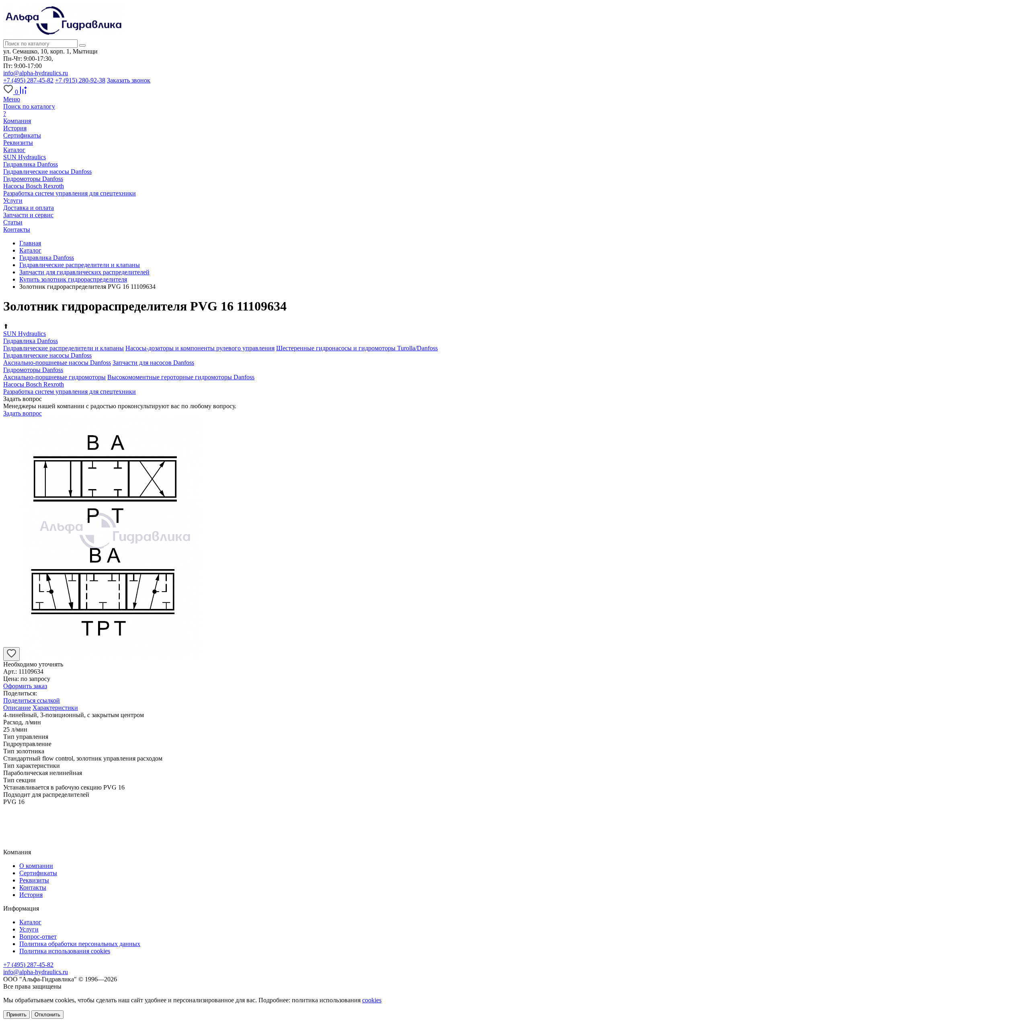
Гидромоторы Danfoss (33, 178)
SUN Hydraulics (24, 157)
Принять (16, 1015)
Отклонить (47, 1015)
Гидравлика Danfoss (30, 164)
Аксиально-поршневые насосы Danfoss (57, 362)
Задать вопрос (22, 413)
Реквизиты (18, 142)
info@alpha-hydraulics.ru (35, 73)
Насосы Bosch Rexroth (33, 186)
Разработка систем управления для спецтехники (69, 193)
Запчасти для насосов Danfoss (153, 362)
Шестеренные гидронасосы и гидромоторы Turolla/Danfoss (357, 348)
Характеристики (55, 707)
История (15, 128)
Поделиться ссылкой (31, 700)
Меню (11, 99)
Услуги (29, 929)
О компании (36, 865)
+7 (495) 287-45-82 (28, 80)
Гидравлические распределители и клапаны (63, 348)
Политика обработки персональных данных (79, 943)
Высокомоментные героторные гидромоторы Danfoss (180, 377)
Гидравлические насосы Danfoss (47, 171)
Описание (17, 707)
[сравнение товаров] (23, 91)
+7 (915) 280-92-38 (80, 80)
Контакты (32, 887)
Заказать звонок (128, 80)
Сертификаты (22, 135)
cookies (371, 1000)
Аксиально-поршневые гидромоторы (54, 377)
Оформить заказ (25, 686)
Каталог (30, 922)
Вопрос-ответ (38, 936)
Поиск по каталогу (29, 106)
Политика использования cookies (64, 951)
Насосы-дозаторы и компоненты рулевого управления (200, 348)
